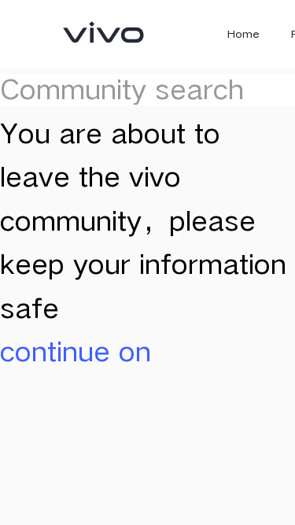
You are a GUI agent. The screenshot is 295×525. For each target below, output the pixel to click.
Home (243, 34)
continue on (75, 351)
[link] (104, 32)
